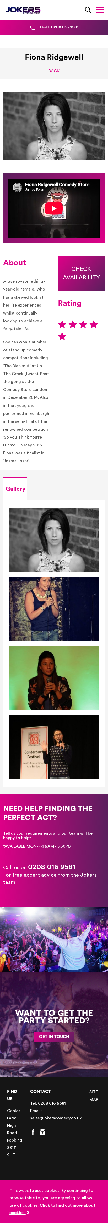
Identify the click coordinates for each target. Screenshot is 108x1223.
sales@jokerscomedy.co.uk (56, 1118)
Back (54, 71)
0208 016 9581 (51, 867)
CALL (59, 27)
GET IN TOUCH (54, 1037)
